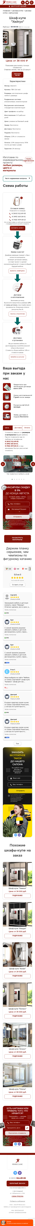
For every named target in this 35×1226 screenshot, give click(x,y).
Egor (12, 645)
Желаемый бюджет (19, 509)
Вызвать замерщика (17, 271)
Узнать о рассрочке (17, 314)
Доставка (18, 428)
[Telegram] (15, 835)
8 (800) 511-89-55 (19, 213)
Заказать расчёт (17, 74)
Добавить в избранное (17, 1201)
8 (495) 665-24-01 (19, 217)
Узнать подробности (28, 160)
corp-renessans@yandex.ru (17, 1187)
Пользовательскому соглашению (16, 524)
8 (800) (17, 1178)
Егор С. (12, 669)
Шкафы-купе (17, 11)
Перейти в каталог (17, 357)
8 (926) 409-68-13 (19, 220)
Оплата (27, 428)
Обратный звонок (17, 1183)
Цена (7, 428)
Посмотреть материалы (17, 538)
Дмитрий (13, 719)
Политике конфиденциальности (16, 523)
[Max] (19, 835)
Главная (6, 11)
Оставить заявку (17, 228)
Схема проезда (17, 1196)
